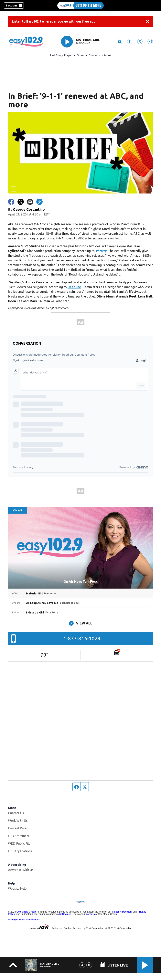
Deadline (74, 287)
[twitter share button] (20, 202)
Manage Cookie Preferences (24, 919)
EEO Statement (18, 836)
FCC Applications (20, 851)
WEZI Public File (19, 843)
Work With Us (18, 820)
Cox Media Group (26, 911)
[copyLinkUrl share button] (39, 202)
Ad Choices (64, 914)
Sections (11, 5)
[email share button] (30, 202)
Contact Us (16, 813)
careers (90, 914)
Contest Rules (18, 828)
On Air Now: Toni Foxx (81, 581)
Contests (94, 55)
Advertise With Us (21, 870)
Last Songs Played (61, 55)
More (107, 55)
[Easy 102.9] (80, 5)
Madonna (83, 43)
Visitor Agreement (122, 911)
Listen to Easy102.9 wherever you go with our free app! (54, 21)
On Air (80, 55)
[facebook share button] (11, 202)
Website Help (17, 888)
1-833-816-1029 (82, 638)
